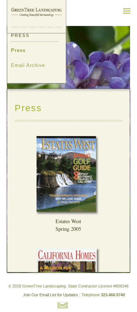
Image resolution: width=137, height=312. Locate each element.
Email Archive (28, 65)
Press (18, 50)
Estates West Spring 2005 (68, 225)
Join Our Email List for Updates (50, 295)
